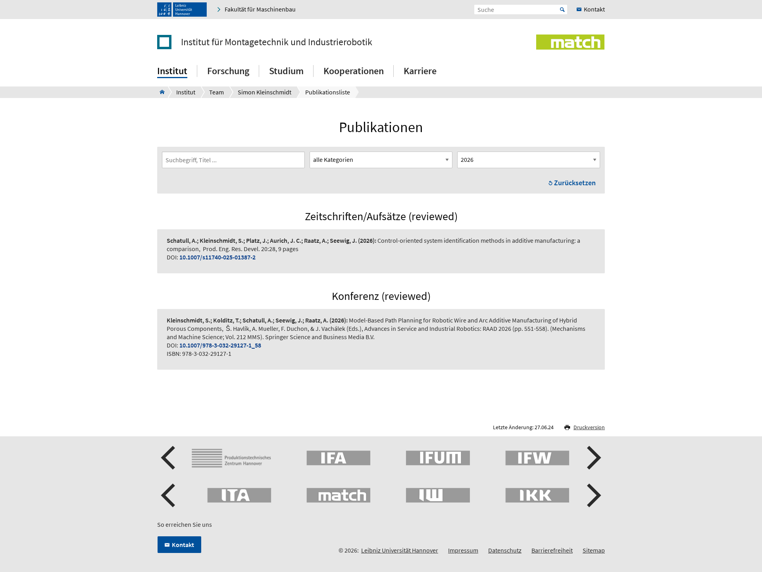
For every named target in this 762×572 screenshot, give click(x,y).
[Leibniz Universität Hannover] (182, 9)
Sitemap (594, 550)
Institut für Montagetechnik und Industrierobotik (276, 42)
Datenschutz (504, 550)
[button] (169, 458)
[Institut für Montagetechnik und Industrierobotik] (159, 92)
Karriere (420, 71)
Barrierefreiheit (552, 550)
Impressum (463, 550)
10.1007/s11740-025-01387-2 (217, 257)
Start (562, 9)
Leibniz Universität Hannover (399, 550)
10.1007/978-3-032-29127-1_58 (220, 345)
